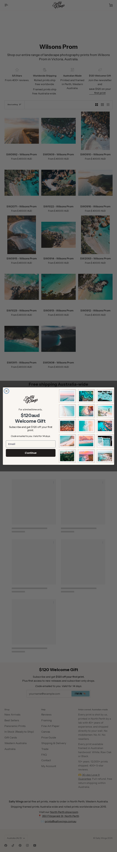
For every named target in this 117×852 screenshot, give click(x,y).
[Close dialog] (6, 390)
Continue (30, 452)
